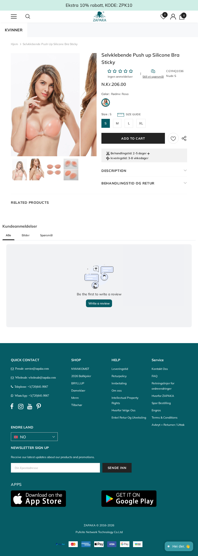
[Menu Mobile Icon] (14, 17)
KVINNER (13, 29)
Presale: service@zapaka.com (31, 368)
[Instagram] (20, 406)
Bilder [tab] (25, 235)
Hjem (14, 44)
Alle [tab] (8, 235)
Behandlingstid (121, 153)
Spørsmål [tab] (46, 235)
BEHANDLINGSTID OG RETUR (128, 183)
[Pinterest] (38, 406)
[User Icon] (173, 17)
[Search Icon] (32, 16)
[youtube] (29, 406)
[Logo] (99, 16)
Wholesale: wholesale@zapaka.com (35, 377)
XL (141, 123)
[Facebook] (11, 406)
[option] (45, 104)
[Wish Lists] (173, 138)
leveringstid (119, 158)
